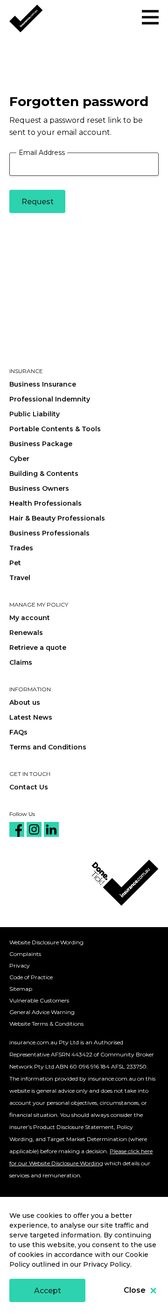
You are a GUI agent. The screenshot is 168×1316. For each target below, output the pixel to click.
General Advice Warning (42, 1012)
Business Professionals (49, 533)
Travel (19, 578)
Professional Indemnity (49, 399)
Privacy (19, 965)
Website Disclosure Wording (46, 942)
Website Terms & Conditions (46, 1023)
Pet (15, 563)
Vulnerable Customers (39, 1000)
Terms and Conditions (47, 747)
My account (29, 618)
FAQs (18, 732)
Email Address (42, 152)
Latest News (30, 717)
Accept (47, 1290)
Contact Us (28, 787)
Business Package (40, 444)
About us (24, 702)
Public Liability (34, 414)
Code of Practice (31, 977)
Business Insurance (42, 384)
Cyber (19, 458)
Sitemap (20, 988)
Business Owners (39, 488)
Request (37, 201)
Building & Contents (43, 473)
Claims (20, 662)
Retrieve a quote (37, 647)
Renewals (26, 632)
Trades (21, 548)
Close (135, 1290)
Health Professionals (45, 503)
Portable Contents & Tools (55, 429)
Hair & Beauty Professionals (57, 518)
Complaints (25, 953)
